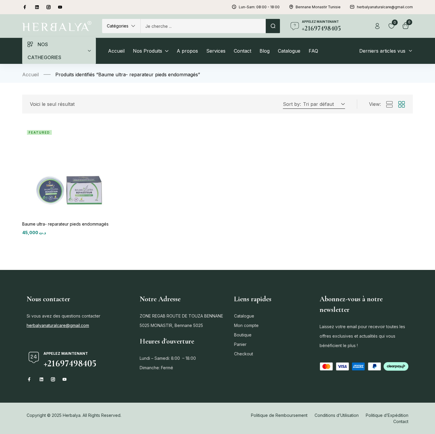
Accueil (30, 74)
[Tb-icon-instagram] (48, 7)
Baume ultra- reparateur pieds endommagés (65, 223)
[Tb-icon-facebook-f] (25, 7)
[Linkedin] (37, 7)
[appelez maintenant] (295, 26)
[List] (389, 104)
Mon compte (246, 325)
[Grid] (401, 104)
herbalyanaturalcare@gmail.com (58, 325)
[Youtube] (60, 7)
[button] (121, 26)
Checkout (243, 353)
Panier (240, 344)
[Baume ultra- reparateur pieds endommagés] (67, 170)
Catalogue (244, 315)
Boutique (243, 334)
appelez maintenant (320, 21)
